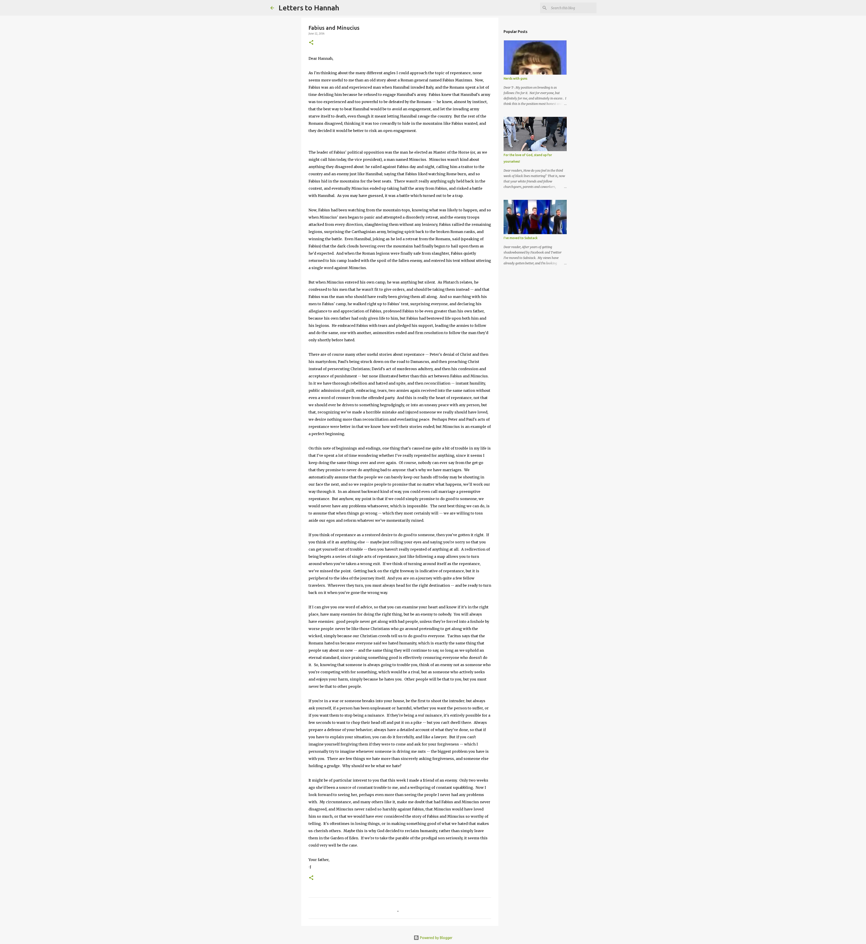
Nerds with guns (515, 78)
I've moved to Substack (521, 238)
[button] (311, 43)
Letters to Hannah (309, 8)
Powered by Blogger (435, 938)
